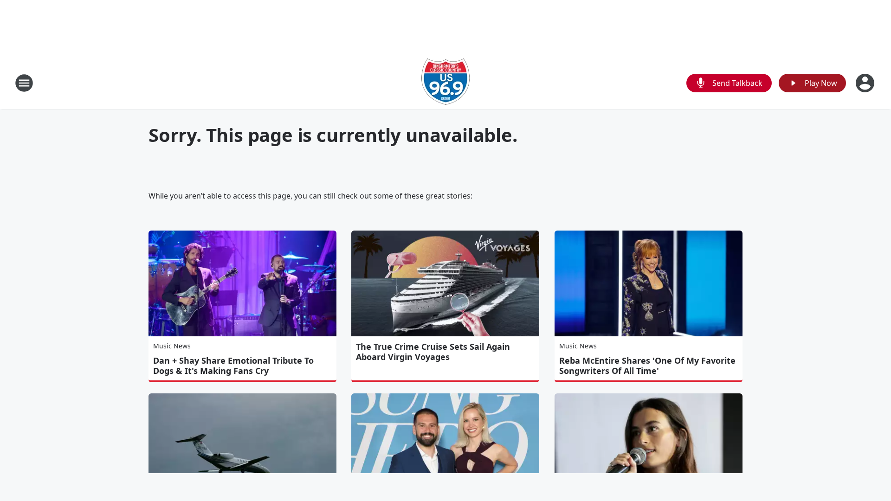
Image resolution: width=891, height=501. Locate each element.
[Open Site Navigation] (24, 83)
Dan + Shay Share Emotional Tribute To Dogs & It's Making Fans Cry (233, 365)
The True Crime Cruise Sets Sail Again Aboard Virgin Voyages (433, 351)
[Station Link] (445, 82)
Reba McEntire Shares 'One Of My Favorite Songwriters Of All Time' (647, 365)
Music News (172, 345)
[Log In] (866, 83)
